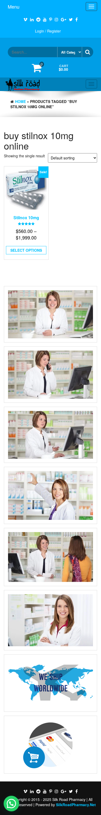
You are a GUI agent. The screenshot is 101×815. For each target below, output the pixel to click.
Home (20, 101)
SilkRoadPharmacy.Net (76, 804)
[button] (11, 803)
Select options (26, 250)
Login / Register (48, 31)
